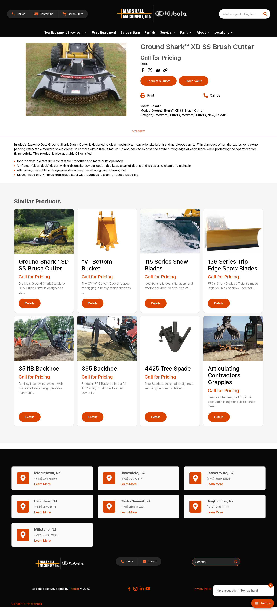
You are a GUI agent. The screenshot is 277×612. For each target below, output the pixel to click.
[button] (18, 14)
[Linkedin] (141, 588)
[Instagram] (135, 588)
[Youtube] (147, 588)
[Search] (235, 562)
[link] (73, 14)
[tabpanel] (76, 80)
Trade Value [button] (193, 81)
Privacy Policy (203, 588)
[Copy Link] (165, 70)
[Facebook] (129, 588)
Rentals (150, 32)
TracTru (74, 588)
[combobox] (244, 13)
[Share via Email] (157, 70)
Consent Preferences (26, 604)
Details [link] (29, 303)
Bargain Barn (130, 32)
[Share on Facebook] (142, 70)
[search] (265, 14)
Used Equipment (104, 32)
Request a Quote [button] (158, 81)
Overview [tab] (138, 130)
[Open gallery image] (76, 79)
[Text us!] (262, 604)
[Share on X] (150, 70)
